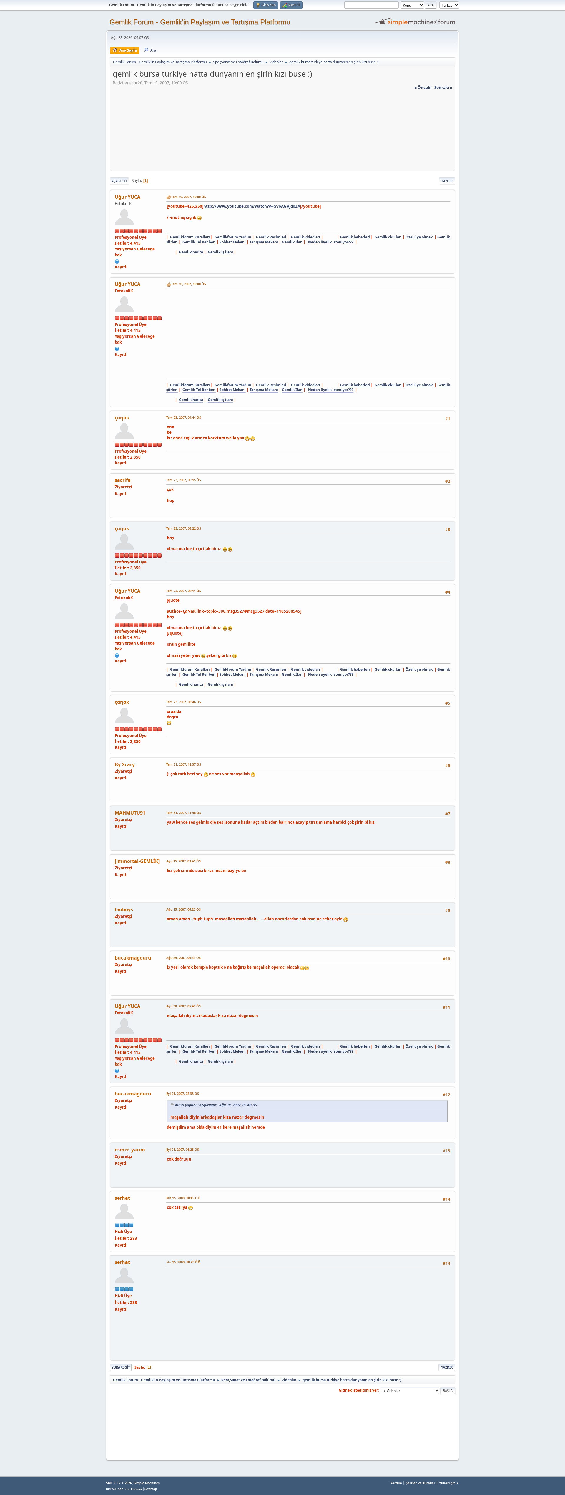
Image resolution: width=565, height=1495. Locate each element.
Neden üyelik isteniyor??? (330, 242)
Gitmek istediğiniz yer (358, 1390)
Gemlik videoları (305, 237)
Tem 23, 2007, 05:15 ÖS (183, 480)
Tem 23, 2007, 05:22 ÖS (183, 528)
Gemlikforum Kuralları (190, 237)
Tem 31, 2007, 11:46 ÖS (183, 812)
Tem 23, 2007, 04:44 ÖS (183, 417)
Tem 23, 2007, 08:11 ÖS (183, 591)
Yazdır (447, 181)
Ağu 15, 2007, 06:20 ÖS (183, 909)
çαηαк (122, 417)
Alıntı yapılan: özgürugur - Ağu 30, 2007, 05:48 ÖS (216, 1104)
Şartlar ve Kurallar (420, 1483)
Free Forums (133, 1489)
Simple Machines (147, 1483)
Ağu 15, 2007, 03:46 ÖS (183, 861)
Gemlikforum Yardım (233, 237)
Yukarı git (121, 1367)
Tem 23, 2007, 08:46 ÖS (183, 702)
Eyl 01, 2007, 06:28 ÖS (182, 1149)
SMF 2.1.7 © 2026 (119, 1483)
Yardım (396, 1483)
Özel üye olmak (419, 237)
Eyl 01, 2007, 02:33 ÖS (182, 1093)
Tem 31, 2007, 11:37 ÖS (183, 764)
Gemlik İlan (292, 242)
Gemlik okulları (388, 237)
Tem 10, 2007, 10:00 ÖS (188, 197)
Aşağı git (119, 181)
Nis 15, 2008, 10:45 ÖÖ (183, 1198)
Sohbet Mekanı (233, 242)
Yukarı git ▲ (449, 1483)
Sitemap (150, 1489)
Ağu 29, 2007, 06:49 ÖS (183, 957)
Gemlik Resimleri (271, 237)
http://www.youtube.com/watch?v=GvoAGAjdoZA (251, 206)
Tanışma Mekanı (264, 242)
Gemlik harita (191, 252)
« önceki (422, 87)
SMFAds (111, 1489)
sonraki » (443, 87)
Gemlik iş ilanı (220, 252)
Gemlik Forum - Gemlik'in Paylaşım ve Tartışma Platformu (199, 22)
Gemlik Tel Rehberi (199, 242)
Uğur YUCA (127, 197)
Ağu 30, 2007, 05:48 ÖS (183, 1006)
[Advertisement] (282, 131)
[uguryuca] (117, 260)
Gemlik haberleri (355, 237)
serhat (122, 1198)
